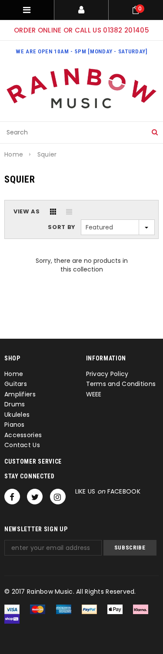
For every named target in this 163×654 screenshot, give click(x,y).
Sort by (62, 227)
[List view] (69, 212)
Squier (47, 154)
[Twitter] (35, 496)
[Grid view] (53, 212)
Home (13, 154)
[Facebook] (12, 496)
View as (26, 211)
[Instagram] (58, 496)
